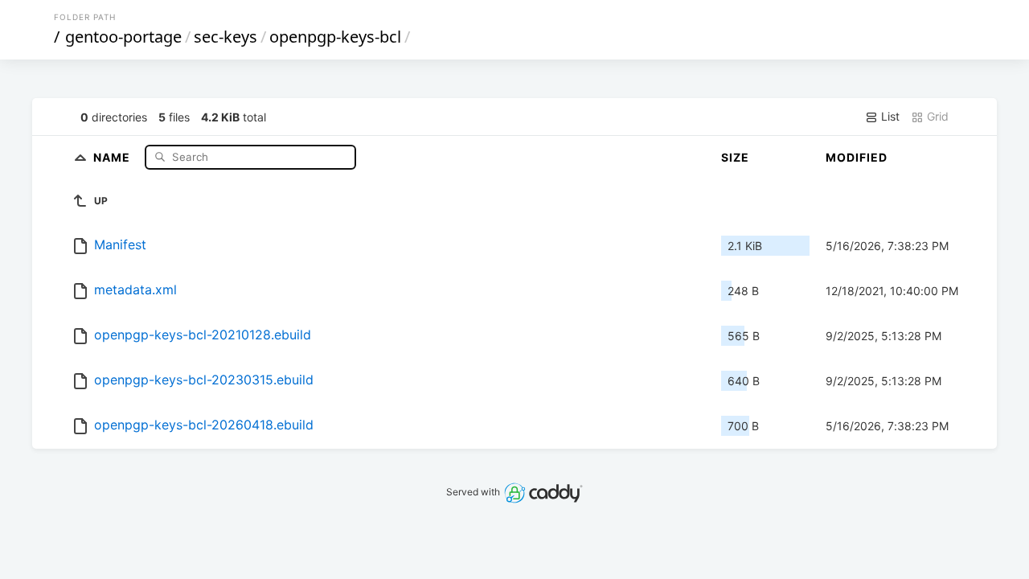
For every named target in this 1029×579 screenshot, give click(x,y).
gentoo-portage (123, 36)
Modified (857, 157)
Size (735, 157)
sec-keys (225, 36)
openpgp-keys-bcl (335, 36)
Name (113, 156)
